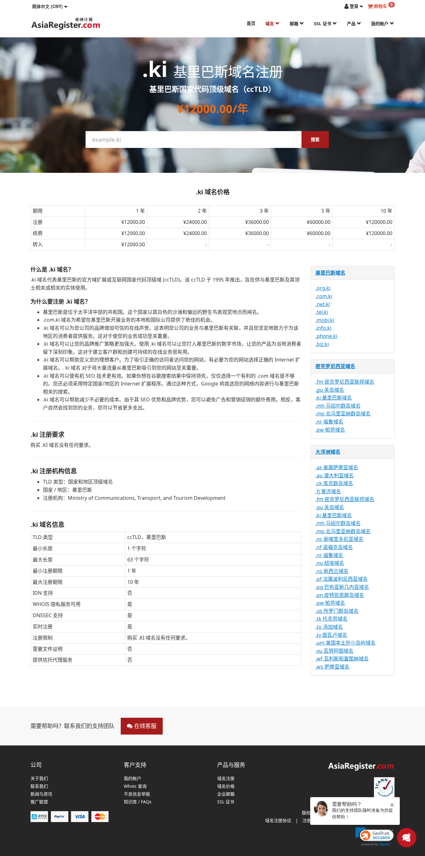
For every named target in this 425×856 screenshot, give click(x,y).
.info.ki (323, 327)
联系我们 (39, 786)
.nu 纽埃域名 (329, 563)
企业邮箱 (226, 794)
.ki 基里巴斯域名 (333, 397)
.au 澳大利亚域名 (334, 475)
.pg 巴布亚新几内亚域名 (342, 587)
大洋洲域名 (327, 451)
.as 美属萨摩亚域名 (336, 467)
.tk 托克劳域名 (331, 618)
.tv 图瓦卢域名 (331, 634)
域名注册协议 (278, 820)
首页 (251, 23)
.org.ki (322, 288)
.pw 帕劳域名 (330, 429)
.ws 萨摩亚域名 (332, 666)
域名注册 (226, 778)
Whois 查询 (135, 786)
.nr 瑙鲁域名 (329, 421)
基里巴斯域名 (330, 272)
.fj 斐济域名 (328, 491)
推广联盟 (39, 802)
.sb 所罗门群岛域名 (336, 611)
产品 (352, 23)
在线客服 (144, 726)
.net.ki (322, 304)
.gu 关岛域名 (329, 389)
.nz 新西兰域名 (331, 571)
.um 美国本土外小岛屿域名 (345, 642)
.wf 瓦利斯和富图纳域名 (342, 658)
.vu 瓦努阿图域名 (334, 650)
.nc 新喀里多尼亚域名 (339, 539)
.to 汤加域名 (329, 626)
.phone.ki (326, 336)
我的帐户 (380, 23)
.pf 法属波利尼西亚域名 (341, 578)
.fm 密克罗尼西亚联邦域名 (344, 381)
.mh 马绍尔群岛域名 (338, 405)
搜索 (315, 139)
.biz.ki (322, 344)
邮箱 (295, 23)
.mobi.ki (324, 320)
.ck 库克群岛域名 (334, 483)
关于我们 (39, 778)
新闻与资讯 (41, 794)
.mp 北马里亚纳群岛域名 (343, 413)
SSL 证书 (323, 23)
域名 (270, 23)
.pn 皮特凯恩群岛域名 (339, 595)
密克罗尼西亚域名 (335, 366)
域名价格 (226, 786)
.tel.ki (321, 312)
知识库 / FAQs (138, 802)
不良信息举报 (137, 794)
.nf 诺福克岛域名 (334, 547)
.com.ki (323, 296)
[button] (50, 6)
